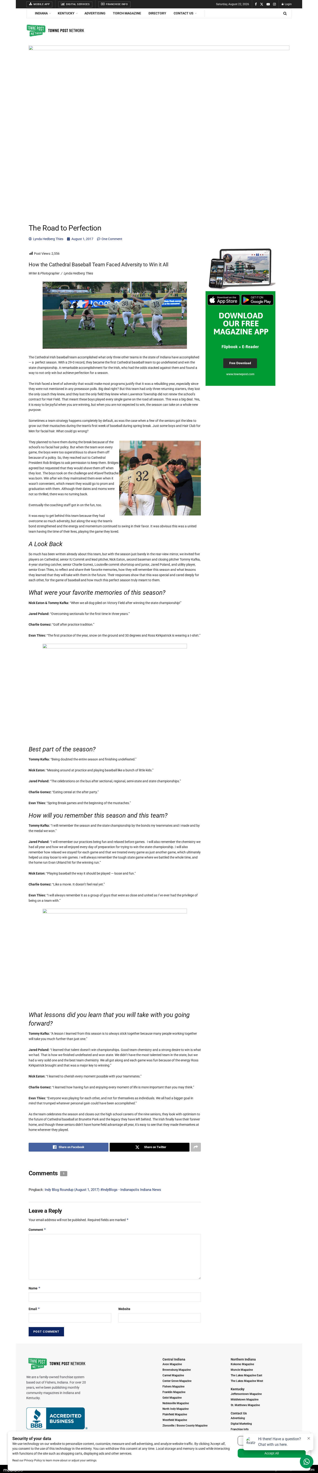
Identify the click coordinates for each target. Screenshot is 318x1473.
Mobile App (41, 4)
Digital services (77, 4)
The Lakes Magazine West (247, 1381)
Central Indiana (173, 1359)
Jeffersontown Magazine (246, 1394)
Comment (37, 1229)
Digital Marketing (241, 1423)
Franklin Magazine (173, 1392)
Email (34, 1309)
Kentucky (66, 13)
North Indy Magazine (175, 1408)
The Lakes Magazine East (246, 1375)
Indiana (41, 13)
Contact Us (183, 13)
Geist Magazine (172, 1397)
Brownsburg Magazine (176, 1369)
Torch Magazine (127, 13)
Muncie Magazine (242, 1369)
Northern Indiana (243, 1359)
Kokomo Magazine (242, 1364)
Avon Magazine (172, 1364)
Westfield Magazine (174, 1420)
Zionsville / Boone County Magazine (184, 1425)
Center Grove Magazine (176, 1381)
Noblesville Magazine (175, 1403)
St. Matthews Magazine (245, 1405)
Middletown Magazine (244, 1399)
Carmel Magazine (173, 1375)
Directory (157, 13)
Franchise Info (116, 4)
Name (35, 1288)
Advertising (95, 13)
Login (288, 4)
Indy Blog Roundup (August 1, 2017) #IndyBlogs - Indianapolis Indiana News (103, 1190)
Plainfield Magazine (174, 1414)
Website (124, 1309)
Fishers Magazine (173, 1386)
